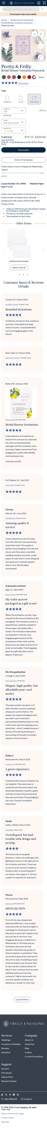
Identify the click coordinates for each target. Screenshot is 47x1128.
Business (5, 1048)
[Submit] (42, 9)
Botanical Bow (10, 594)
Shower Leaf (9, 904)
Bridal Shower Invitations (22, 19)
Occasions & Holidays (11, 1044)
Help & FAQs (7, 1077)
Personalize (23, 150)
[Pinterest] (15, 1094)
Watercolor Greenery (12, 358)
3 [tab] (27, 274)
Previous (6, 46)
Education (5, 1052)
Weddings (5, 1040)
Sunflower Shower (11, 304)
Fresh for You (10, 764)
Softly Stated (9, 485)
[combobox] (23, 9)
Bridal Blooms (10, 518)
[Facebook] (11, 1094)
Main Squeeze (10, 420)
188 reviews (23, 83)
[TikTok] (3, 1094)
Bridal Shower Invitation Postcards (17, 22)
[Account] (38, 3)
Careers (28, 1052)
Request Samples (9, 1081)
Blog (27, 1048)
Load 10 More (22, 999)
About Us (29, 1040)
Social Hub (29, 1044)
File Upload (6, 1073)
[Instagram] (19, 1094)
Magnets (7, 101)
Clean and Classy (11, 681)
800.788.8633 (10, 1099)
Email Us (28, 1099)
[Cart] (44, 3)
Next (41, 46)
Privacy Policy (7, 1117)
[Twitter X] (7, 1094)
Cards (20, 101)
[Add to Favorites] (34, 34)
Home (4, 19)
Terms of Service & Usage (12, 1113)
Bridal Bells (9, 830)
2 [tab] (23, 274)
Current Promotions (34, 1056)
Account (5, 1068)
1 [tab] (19, 274)
